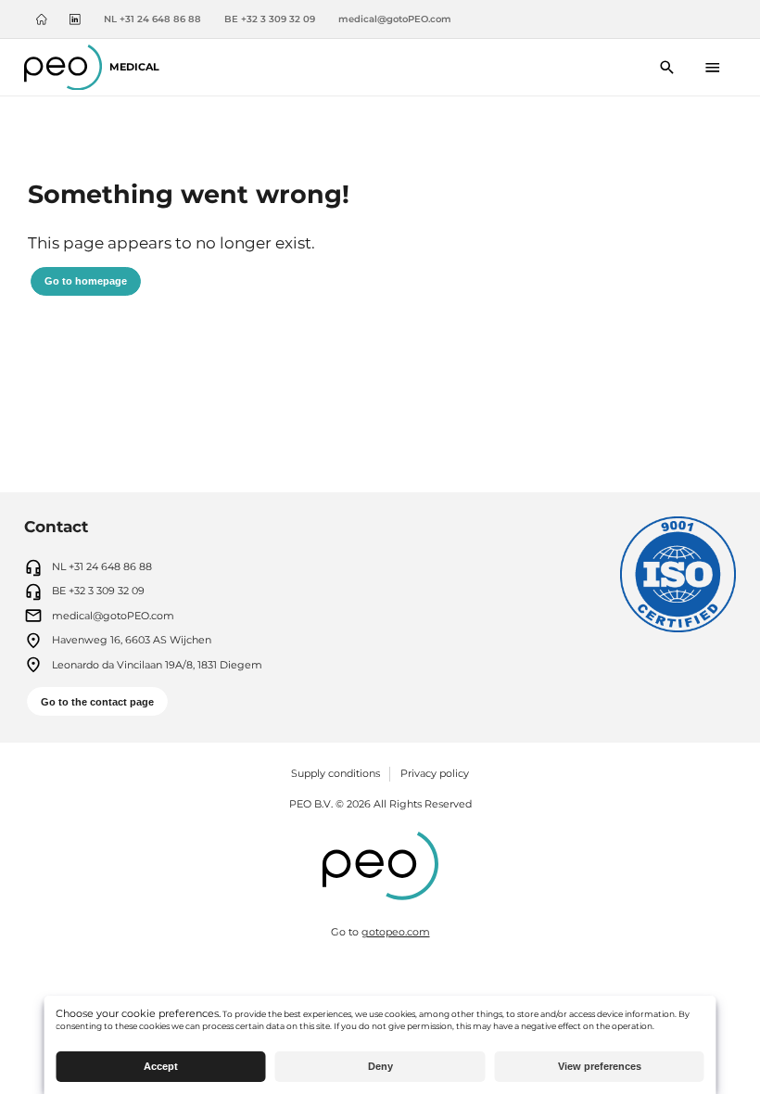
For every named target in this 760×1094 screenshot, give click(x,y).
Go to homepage (85, 280)
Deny (380, 1066)
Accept (161, 1066)
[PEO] (380, 868)
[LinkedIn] (75, 19)
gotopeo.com (395, 931)
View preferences (599, 1066)
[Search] (667, 67)
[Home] (42, 19)
